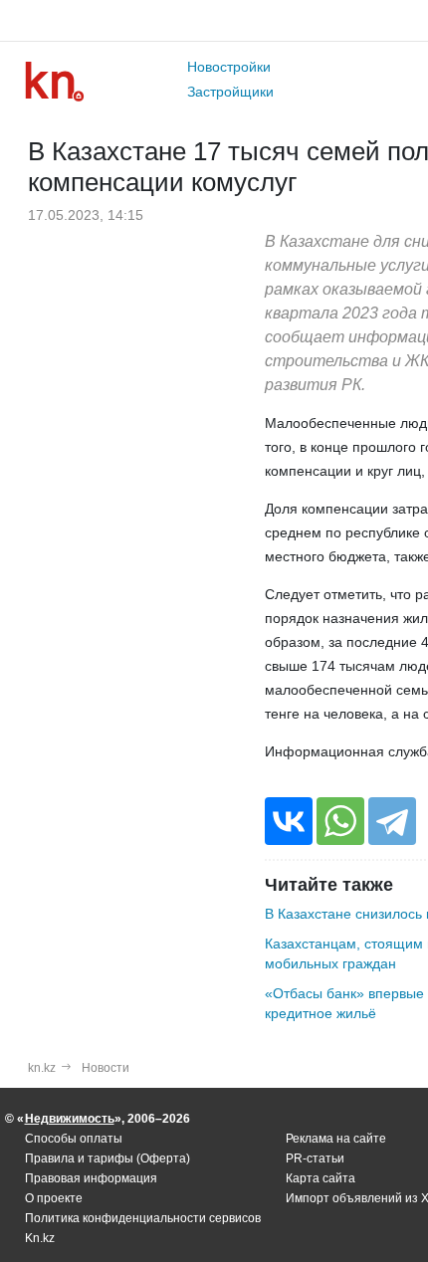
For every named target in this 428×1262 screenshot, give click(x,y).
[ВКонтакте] (289, 821)
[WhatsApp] (340, 821)
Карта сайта (320, 1178)
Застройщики (230, 92)
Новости (105, 1068)
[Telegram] (392, 821)
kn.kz (42, 1068)
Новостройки (229, 67)
